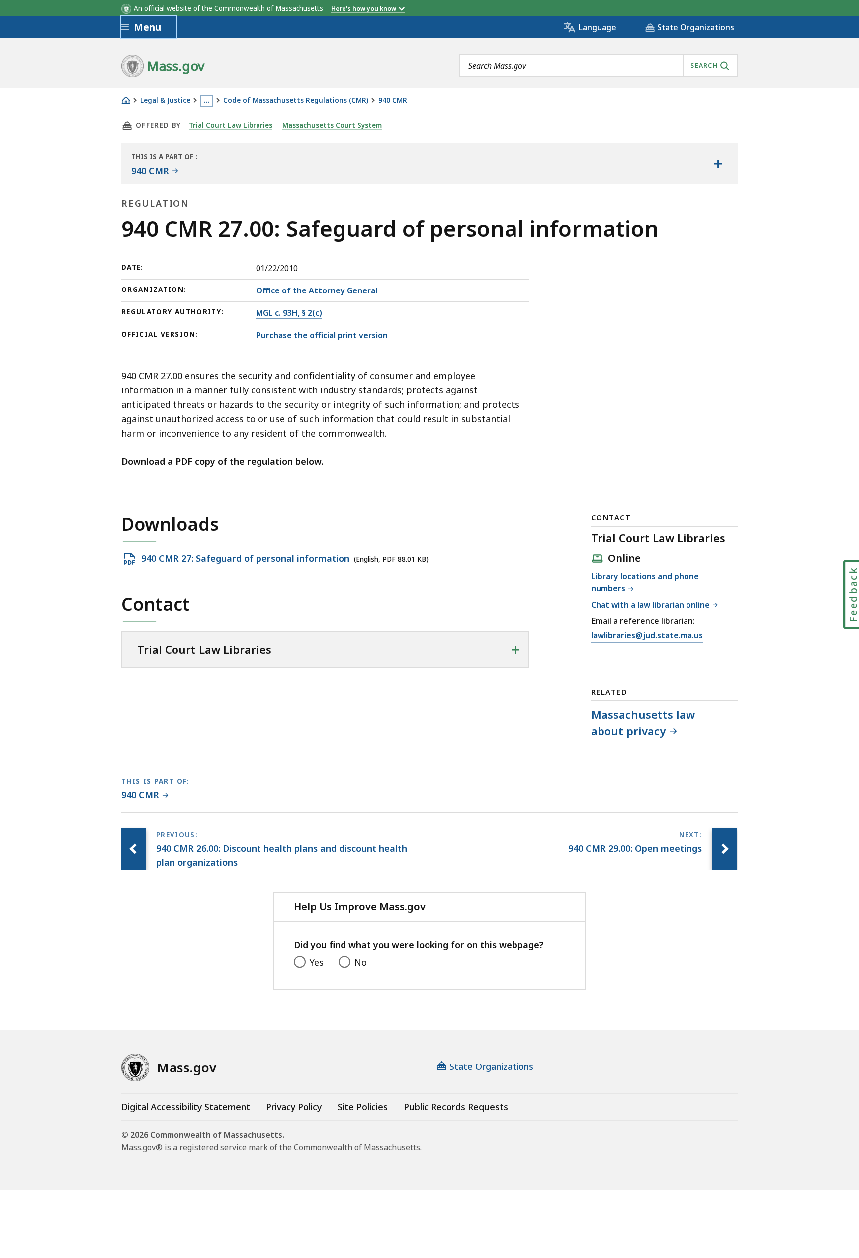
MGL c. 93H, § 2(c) (289, 312)
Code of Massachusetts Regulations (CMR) (295, 101)
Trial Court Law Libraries (230, 125)
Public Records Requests (456, 1107)
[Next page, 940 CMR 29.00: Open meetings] (724, 849)
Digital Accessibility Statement (185, 1107)
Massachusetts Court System (332, 125)
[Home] (126, 100)
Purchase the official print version (322, 335)
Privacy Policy (294, 1107)
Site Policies (363, 1107)
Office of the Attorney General (316, 290)
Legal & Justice (165, 101)
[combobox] (598, 65)
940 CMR (392, 101)
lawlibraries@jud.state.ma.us (647, 636)
